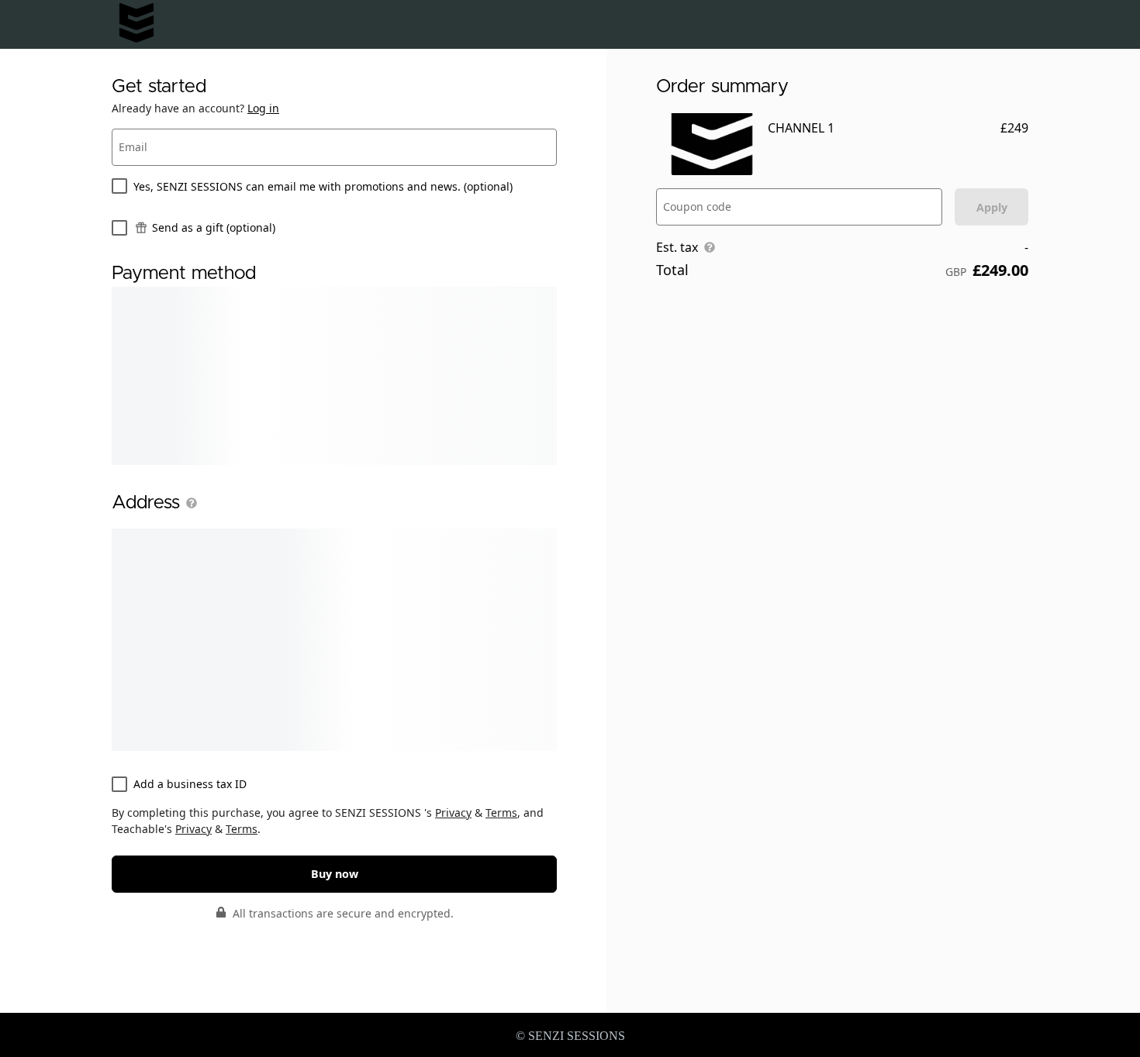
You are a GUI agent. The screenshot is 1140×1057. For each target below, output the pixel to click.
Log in (263, 108)
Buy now (334, 873)
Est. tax (677, 247)
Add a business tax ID (190, 783)
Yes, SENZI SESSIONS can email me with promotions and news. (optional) (323, 186)
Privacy (453, 812)
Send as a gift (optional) (213, 227)
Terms (501, 812)
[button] (188, 503)
